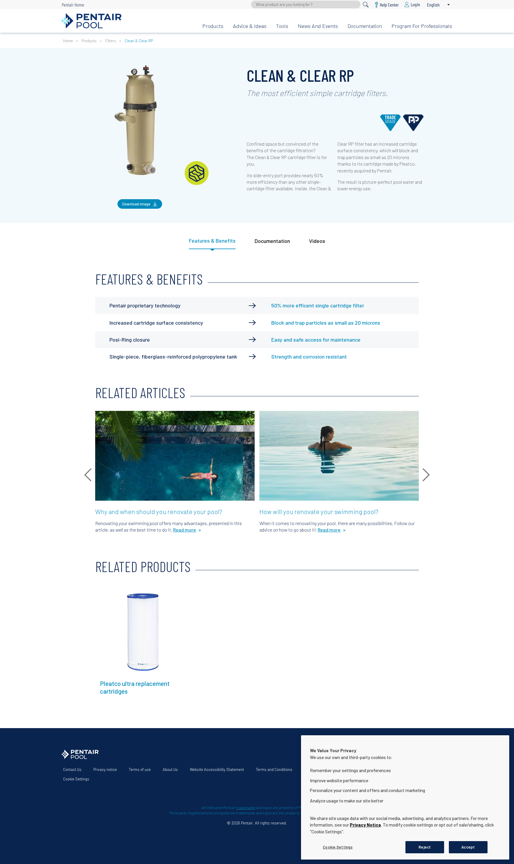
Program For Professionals (421, 26)
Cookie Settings (76, 779)
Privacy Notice (365, 824)
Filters (110, 40)
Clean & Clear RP (139, 40)
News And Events (318, 26)
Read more (110, 592)
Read (105, 418)
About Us (170, 769)
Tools (282, 26)
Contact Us (72, 769)
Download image (136, 204)
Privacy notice (105, 769)
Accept (468, 846)
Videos (317, 241)
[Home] (127, 21)
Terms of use (140, 769)
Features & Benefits (212, 240)
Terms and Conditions (274, 769)
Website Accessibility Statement (217, 769)
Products (212, 26)
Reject (425, 846)
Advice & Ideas (250, 26)
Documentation (364, 26)
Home (68, 40)
